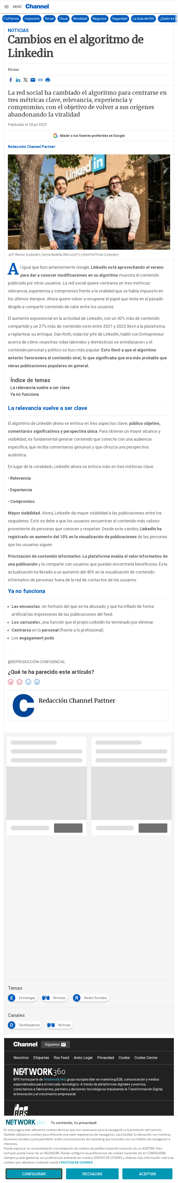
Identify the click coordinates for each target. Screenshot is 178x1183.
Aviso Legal (83, 1057)
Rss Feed (61, 1057)
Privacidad (105, 1057)
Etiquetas (41, 1057)
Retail (36, 18)
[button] (12, 6)
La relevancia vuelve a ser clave (40, 387)
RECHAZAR (92, 1174)
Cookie (124, 1057)
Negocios (87, 18)
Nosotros (21, 1057)
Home (13, 69)
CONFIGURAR (34, 1174)
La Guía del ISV (130, 18)
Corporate (19, 18)
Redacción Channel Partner (31, 147)
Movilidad (67, 18)
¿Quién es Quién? (159, 18)
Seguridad (106, 18)
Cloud (51, 18)
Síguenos (53, 1044)
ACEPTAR (147, 1174)
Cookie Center (146, 1057)
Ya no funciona (24, 394)
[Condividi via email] (33, 80)
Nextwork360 (55, 1079)
